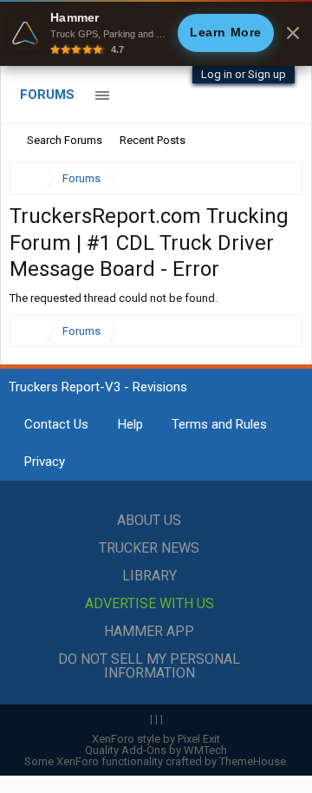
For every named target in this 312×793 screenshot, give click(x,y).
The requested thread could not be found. (114, 298)
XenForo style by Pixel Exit (156, 738)
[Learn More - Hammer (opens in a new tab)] (156, 33)
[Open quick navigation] (277, 178)
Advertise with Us (149, 603)
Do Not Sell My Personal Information (149, 666)
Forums (47, 94)
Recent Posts (152, 140)
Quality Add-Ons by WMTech (156, 750)
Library (149, 575)
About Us (149, 520)
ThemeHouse (252, 761)
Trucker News (149, 548)
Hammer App (149, 631)
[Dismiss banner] (293, 33)
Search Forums (64, 140)
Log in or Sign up (243, 74)
